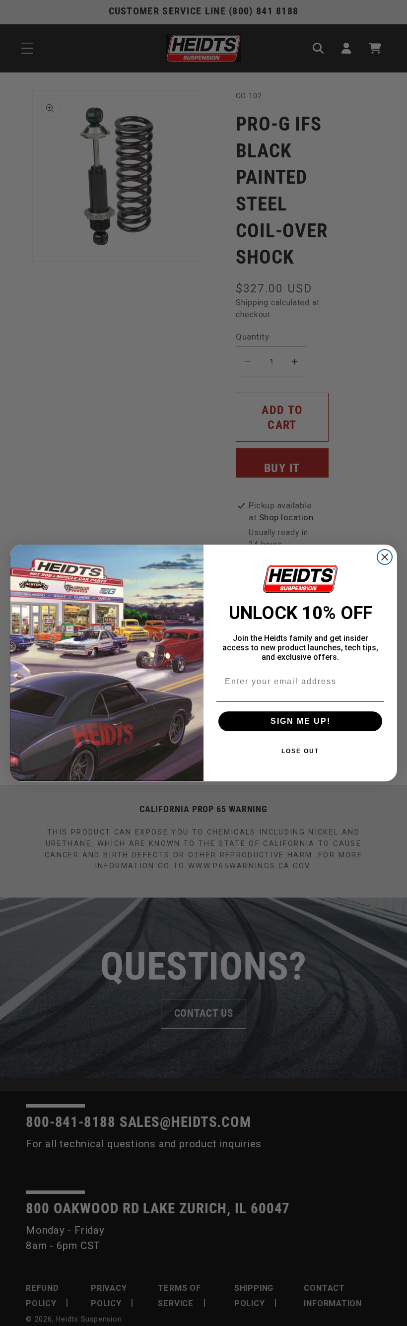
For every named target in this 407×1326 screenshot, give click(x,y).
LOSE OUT (300, 751)
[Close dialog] (384, 557)
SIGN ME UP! (301, 721)
